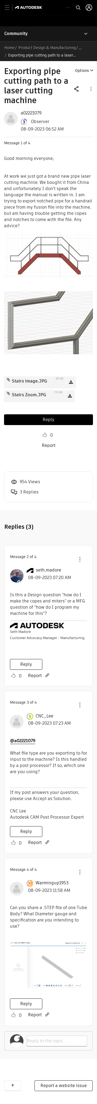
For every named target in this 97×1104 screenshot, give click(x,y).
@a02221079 (22, 741)
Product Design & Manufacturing (47, 47)
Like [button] (44, 435)
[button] (90, 89)
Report (49, 445)
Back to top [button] (12, 1085)
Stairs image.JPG (29, 381)
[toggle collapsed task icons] (68, 7)
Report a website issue (63, 1085)
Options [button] (82, 70)
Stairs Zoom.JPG (29, 395)
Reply (48, 419)
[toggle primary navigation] (10, 7)
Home (9, 47)
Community (16, 33)
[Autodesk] (29, 7)
